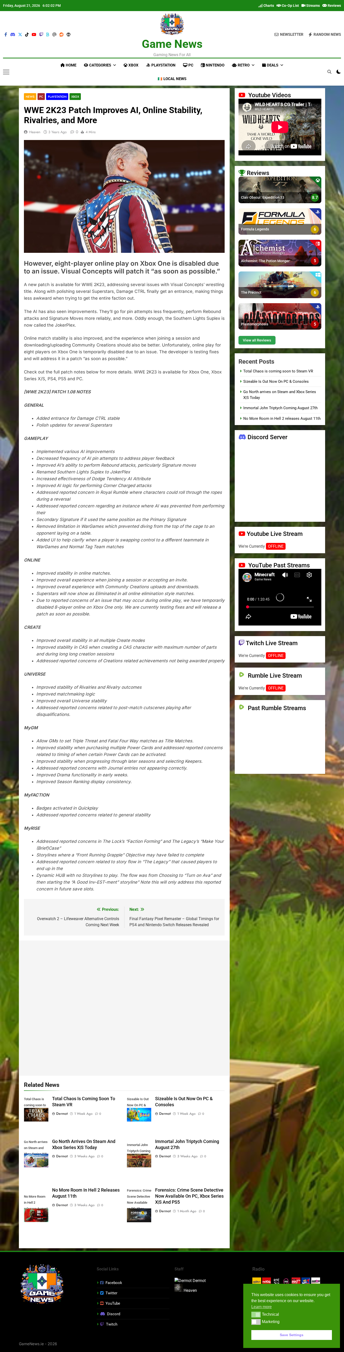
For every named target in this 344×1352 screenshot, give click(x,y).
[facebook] (6, 35)
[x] (20, 35)
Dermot (62, 1113)
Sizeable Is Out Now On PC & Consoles (276, 381)
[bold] (48, 35)
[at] (54, 35)
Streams (312, 6)
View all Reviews (257, 340)
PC (190, 65)
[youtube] (34, 35)
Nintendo (214, 65)
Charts (268, 6)
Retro (243, 65)
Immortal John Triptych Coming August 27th (280, 408)
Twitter (111, 1293)
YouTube (113, 1303)
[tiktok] (27, 35)
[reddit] (61, 35)
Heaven (34, 131)
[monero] (68, 35)
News (30, 96)
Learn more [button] (261, 1307)
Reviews (334, 6)
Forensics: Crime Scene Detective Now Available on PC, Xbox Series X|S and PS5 (189, 1196)
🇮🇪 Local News (172, 79)
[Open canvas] (6, 72)
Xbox (133, 65)
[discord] (13, 35)
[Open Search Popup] (329, 72)
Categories (99, 65)
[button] (256, 1314)
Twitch (111, 1324)
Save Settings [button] (291, 1335)
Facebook (114, 1282)
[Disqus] (124, 1007)
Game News (172, 44)
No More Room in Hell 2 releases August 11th (282, 418)
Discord (113, 1314)
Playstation (163, 65)
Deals (272, 65)
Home (70, 65)
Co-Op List (290, 6)
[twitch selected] (41, 35)
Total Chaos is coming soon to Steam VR (278, 371)
